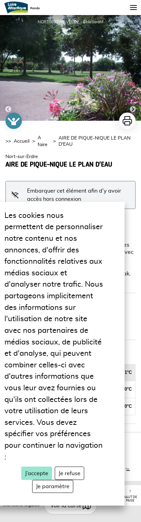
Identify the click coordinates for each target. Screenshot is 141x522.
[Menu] (133, 7)
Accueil (21, 141)
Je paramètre (52, 486)
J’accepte (36, 473)
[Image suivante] (133, 68)
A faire (43, 141)
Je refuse (69, 473)
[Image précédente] (8, 68)
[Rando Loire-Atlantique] (24, 7)
